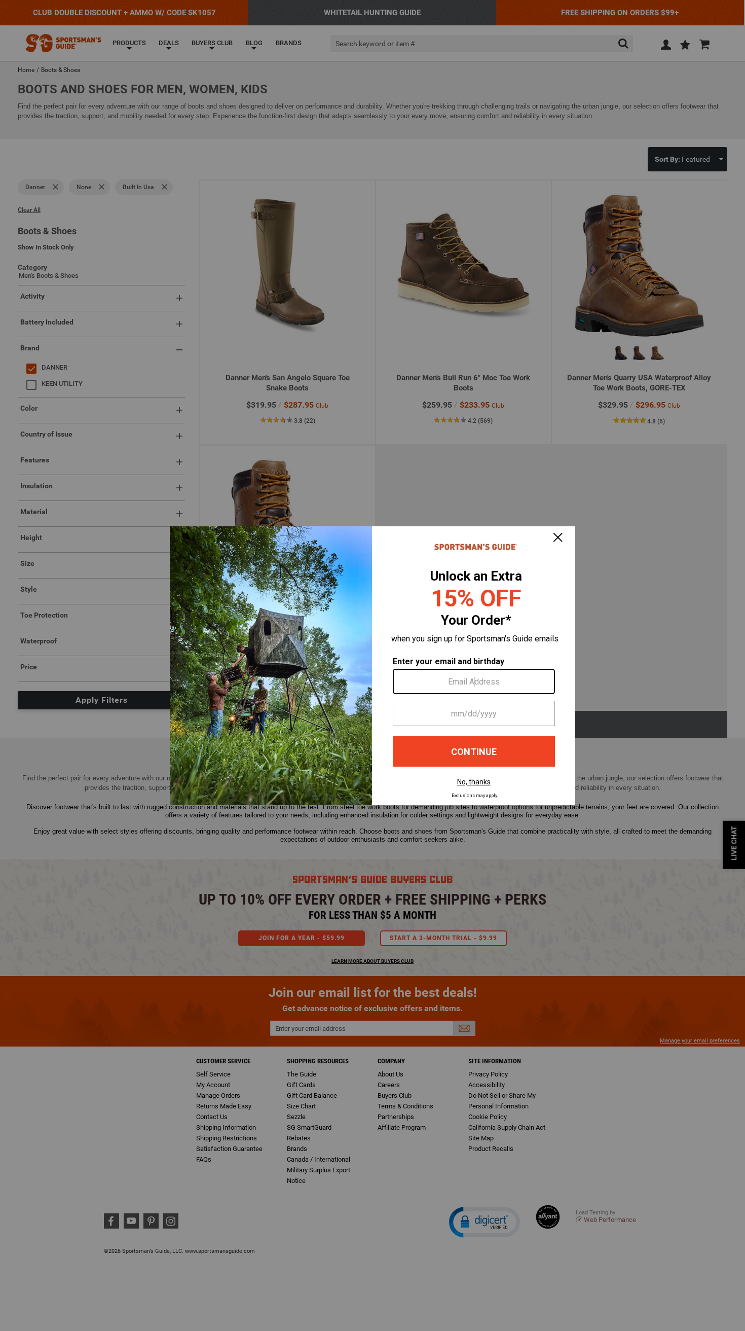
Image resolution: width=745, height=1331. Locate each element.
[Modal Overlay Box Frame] (372, 665)
